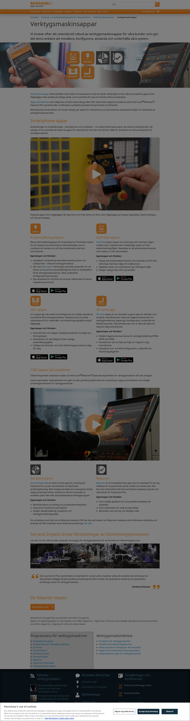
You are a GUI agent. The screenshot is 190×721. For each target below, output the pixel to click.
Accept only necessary (148, 711)
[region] (95, 711)
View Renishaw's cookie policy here (59, 718)
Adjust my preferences (124, 711)
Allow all (169, 711)
